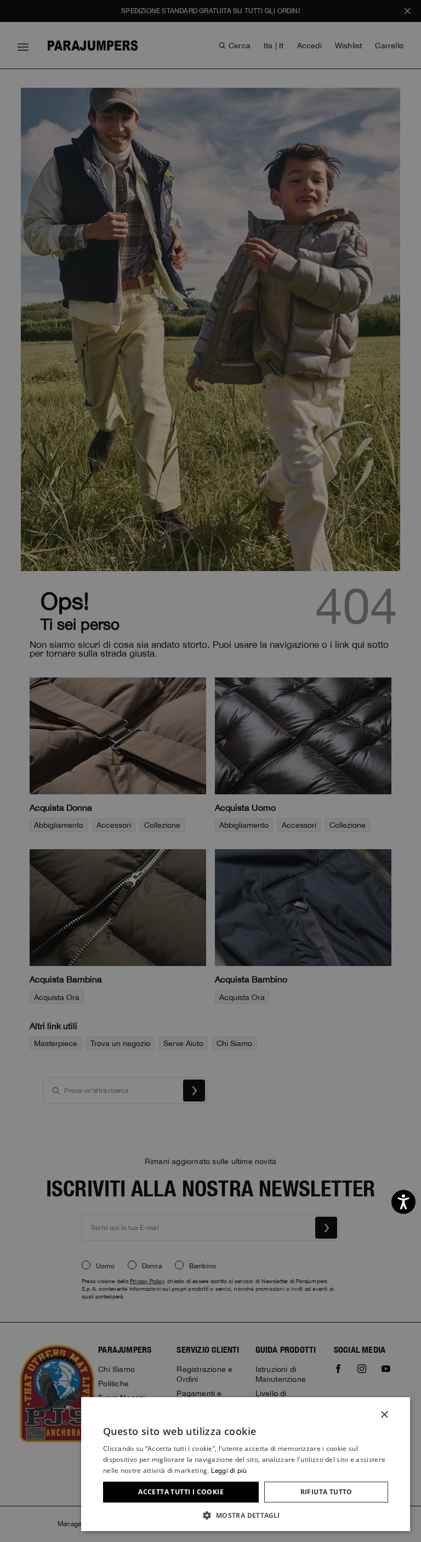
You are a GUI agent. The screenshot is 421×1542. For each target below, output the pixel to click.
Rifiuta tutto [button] (326, 1491)
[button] (245, 1515)
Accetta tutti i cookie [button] (181, 1491)
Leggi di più (229, 1471)
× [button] (384, 1415)
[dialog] (210, 771)
